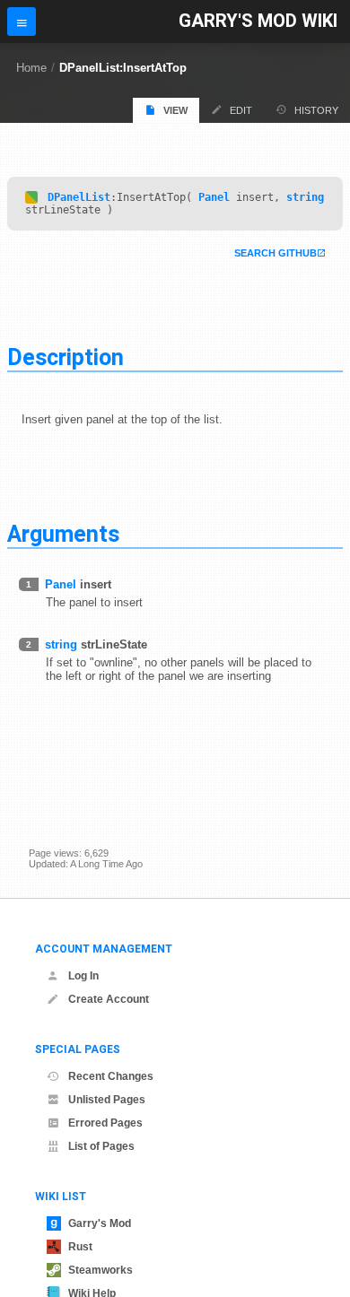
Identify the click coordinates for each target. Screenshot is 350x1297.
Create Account (108, 999)
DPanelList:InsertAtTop (123, 67)
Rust (80, 1246)
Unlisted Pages (106, 1099)
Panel (214, 197)
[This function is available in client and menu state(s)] (31, 197)
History (316, 110)
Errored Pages (105, 1123)
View (175, 110)
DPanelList (79, 197)
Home (31, 67)
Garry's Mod (99, 1223)
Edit (241, 110)
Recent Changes (110, 1076)
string (305, 197)
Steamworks (100, 1270)
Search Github (275, 253)
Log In (83, 976)
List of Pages (101, 1146)
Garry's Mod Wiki (258, 21)
